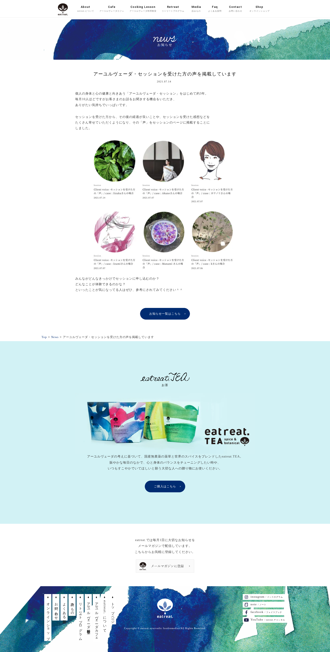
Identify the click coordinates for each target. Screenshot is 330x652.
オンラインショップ (48, 619)
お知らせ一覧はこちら (165, 313)
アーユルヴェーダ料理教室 (88, 614)
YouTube (268, 619)
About (85, 8)
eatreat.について (105, 615)
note (258, 604)
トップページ (113, 611)
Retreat (173, 8)
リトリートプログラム (80, 619)
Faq (215, 8)
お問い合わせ (56, 609)
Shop (259, 8)
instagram (267, 596)
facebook (266, 612)
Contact (235, 8)
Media (196, 8)
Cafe (111, 8)
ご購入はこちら (165, 486)
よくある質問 (64, 609)
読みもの (72, 607)
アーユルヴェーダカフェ (97, 620)
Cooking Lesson (143, 8)
